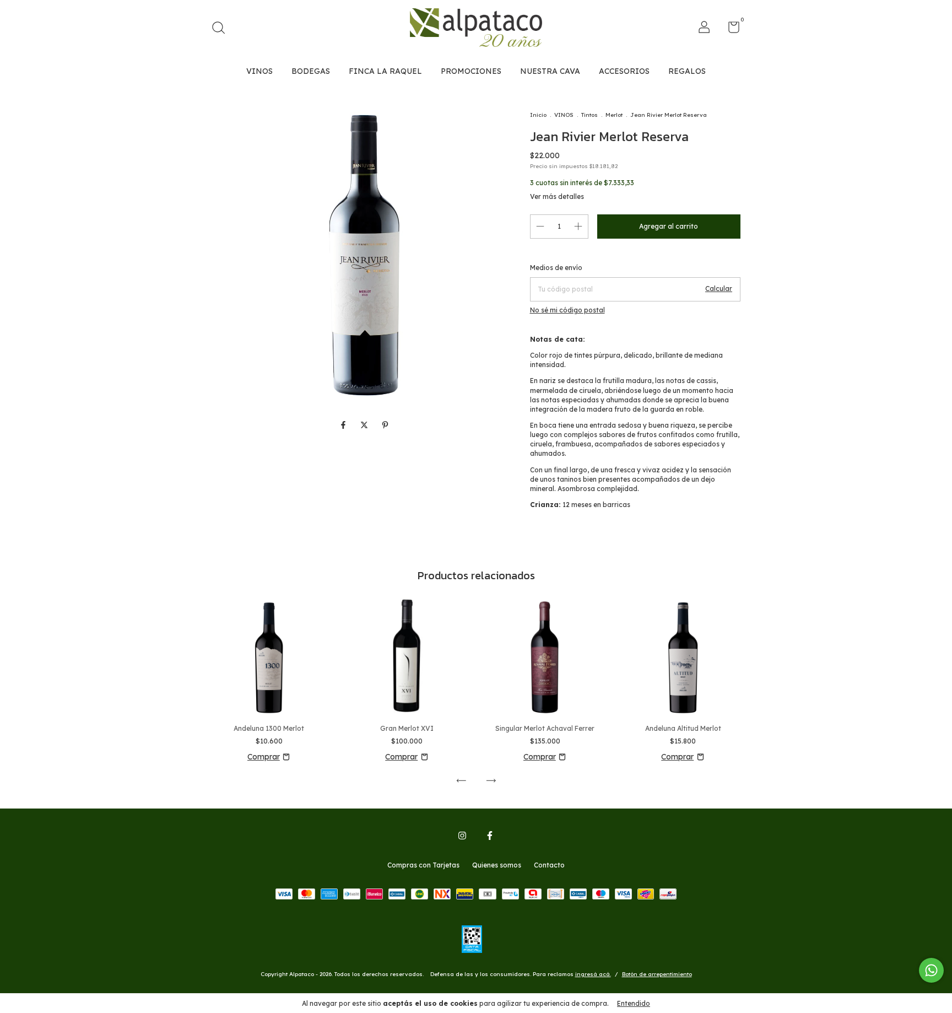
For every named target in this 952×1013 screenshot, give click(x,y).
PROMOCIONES (471, 71)
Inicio (538, 114)
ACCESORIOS (624, 71)
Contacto (549, 865)
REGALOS (687, 71)
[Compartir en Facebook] (344, 425)
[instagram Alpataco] (462, 835)
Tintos (589, 114)
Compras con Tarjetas (423, 865)
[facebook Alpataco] (489, 835)
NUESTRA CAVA (550, 71)
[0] (729, 29)
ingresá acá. (593, 974)
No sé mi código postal (567, 310)
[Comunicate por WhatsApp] (931, 970)
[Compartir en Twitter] (365, 425)
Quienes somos (496, 865)
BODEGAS (310, 71)
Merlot (614, 114)
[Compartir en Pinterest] (385, 425)
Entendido (633, 1003)
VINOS (259, 71)
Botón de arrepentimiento (657, 974)
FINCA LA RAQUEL (385, 71)
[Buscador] (222, 29)
